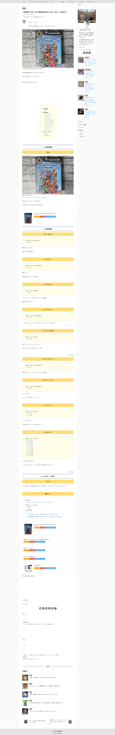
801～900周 (30, 455)
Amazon (37, 216)
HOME (24, 1)
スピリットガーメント (49, 123)
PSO (24, 614)
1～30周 (29, 413)
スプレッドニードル (49, 125)
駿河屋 (29, 507)
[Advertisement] (48, 96)
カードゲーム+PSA (33, 1)
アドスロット (47, 116)
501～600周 (30, 449)
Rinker (38, 214)
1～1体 (29, 292)
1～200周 (30, 388)
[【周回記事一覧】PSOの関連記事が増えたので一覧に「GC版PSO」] (49, 608)
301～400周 (30, 446)
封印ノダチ (47, 129)
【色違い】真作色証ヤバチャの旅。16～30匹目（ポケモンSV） (42, 677)
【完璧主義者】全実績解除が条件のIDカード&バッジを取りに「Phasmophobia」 (45, 516)
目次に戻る (71, 355)
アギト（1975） (48, 114)
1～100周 (30, 440)
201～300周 (30, 444)
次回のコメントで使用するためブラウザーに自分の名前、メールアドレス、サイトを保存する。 (42, 655)
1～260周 (30, 338)
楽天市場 (42, 216)
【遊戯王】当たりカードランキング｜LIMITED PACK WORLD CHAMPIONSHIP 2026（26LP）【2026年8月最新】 (90, 100)
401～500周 (30, 448)
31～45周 (30, 415)
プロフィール (72, 1)
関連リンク (47, 135)
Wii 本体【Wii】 (37, 565)
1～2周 (29, 267)
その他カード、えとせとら (43, 1)
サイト (24, 649)
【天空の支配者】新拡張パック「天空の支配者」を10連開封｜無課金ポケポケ (46, 703)
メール (24, 644)
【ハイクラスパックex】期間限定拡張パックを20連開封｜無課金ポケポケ (45, 686)
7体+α (29, 242)
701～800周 (30, 453)
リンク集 (62, 1)
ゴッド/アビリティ (49, 120)
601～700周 (30, 451)
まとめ (46, 133)
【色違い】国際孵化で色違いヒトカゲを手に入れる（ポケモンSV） (43, 694)
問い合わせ (81, 1)
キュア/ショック (48, 118)
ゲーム (53, 1)
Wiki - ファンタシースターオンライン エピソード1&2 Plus (34, 197)
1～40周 (29, 317)
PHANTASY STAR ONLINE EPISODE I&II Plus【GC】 (45, 213)
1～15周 (29, 367)
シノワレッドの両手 (49, 121)
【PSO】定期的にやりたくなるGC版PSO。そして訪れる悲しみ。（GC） (43, 514)
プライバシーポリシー (91, 1)
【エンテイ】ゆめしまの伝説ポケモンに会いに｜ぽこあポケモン (43, 711)
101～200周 (30, 442)
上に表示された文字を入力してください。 (31, 659)
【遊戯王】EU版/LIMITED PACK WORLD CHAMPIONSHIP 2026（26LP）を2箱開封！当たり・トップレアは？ (90, 87)
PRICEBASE (82, 136)
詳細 (46, 110)
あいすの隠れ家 (57, 731)
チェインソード (48, 127)
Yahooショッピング (51, 216)
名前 (24, 639)
